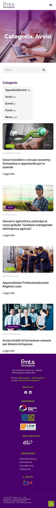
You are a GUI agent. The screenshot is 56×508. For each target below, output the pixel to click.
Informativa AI (26, 462)
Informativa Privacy (28, 459)
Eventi (9, 103)
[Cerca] (44, 70)
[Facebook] (25, 392)
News (8, 117)
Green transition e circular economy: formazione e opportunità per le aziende (27, 163)
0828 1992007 (38, 378)
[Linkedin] (30, 392)
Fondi (15, 326)
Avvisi (10, 146)
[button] (50, 5)
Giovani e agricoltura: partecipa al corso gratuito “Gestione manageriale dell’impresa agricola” (27, 224)
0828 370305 (24, 378)
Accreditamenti (26, 466)
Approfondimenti (15, 90)
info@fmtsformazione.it (28, 380)
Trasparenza (25, 469)
